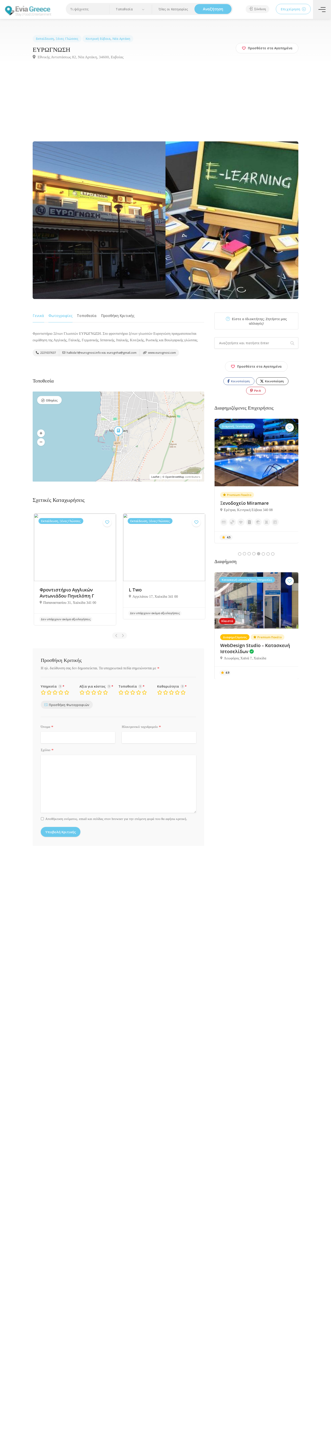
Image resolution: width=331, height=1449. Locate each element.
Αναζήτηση (213, 9)
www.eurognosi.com (161, 353)
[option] (75, 569)
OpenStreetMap (174, 476)
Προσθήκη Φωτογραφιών (69, 705)
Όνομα (47, 726)
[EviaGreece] (28, 10)
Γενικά (38, 315)
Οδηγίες (52, 400)
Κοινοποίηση (240, 381)
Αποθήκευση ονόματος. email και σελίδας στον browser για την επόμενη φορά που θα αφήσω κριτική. (116, 819)
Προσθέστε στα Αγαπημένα (259, 366)
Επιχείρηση (291, 9)
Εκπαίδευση (45, 38)
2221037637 (47, 353)
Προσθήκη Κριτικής (117, 315)
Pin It (257, 391)
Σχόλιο (47, 750)
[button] (131, 9)
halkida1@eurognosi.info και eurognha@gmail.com (101, 353)
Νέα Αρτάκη (121, 38)
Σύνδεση (259, 9)
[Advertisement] (165, 107)
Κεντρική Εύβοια (98, 38)
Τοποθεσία (87, 315)
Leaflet (155, 476)
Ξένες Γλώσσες (67, 38)
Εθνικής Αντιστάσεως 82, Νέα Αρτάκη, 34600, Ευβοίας (80, 57)
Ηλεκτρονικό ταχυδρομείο (141, 726)
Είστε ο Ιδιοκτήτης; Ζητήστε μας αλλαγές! (259, 321)
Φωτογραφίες (60, 315)
